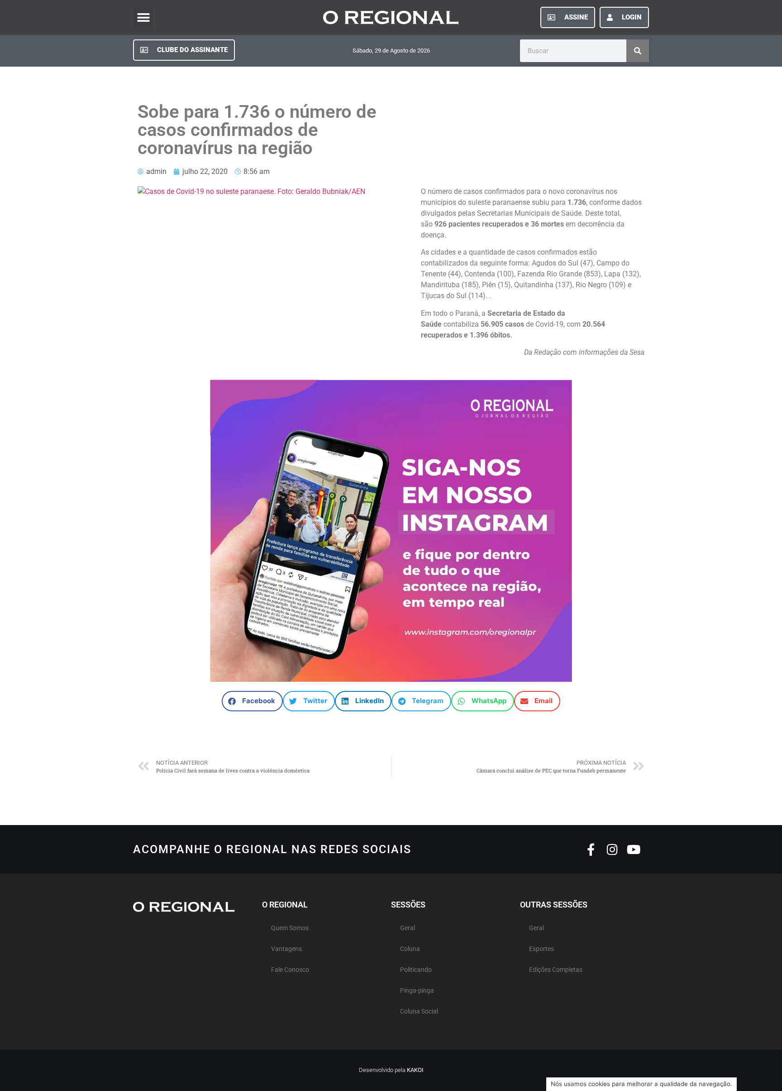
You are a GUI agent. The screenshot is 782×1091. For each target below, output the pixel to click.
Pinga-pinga (417, 990)
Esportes (541, 949)
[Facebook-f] (591, 849)
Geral (407, 928)
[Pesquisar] (637, 50)
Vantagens (286, 949)
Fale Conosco (290, 970)
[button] (143, 17)
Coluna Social (419, 1011)
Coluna (410, 949)
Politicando (416, 970)
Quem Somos (290, 928)
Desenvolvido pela (391, 1070)
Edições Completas (555, 970)
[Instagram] (612, 849)
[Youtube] (633, 849)
